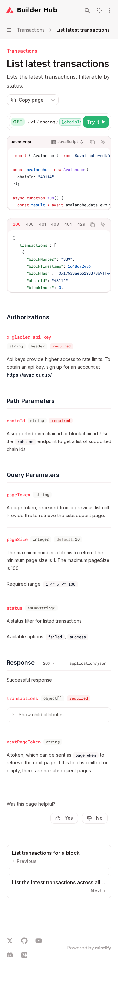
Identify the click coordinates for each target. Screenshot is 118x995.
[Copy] (74, 122)
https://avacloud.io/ (29, 375)
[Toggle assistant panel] (99, 10)
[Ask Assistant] (103, 142)
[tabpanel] (59, 261)
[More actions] (109, 10)
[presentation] (54, 122)
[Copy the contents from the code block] (92, 142)
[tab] (17, 224)
